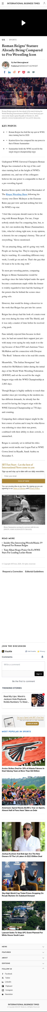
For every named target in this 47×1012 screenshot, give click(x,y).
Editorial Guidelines (34, 571)
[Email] (28, 72)
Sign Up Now (32, 723)
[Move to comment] (33, 72)
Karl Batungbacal (21, 62)
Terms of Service (19, 488)
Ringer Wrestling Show (16, 194)
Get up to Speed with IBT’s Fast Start (30, 717)
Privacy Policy (34, 488)
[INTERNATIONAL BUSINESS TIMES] (23, 4)
